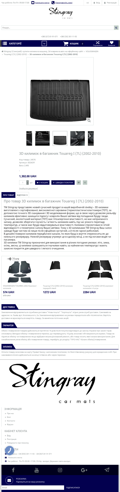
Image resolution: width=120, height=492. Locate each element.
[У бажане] (79, 182)
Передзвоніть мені (63, 2)
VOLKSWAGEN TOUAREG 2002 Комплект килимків (20, 287)
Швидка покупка (64, 182)
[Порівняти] (85, 182)
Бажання (111, 45)
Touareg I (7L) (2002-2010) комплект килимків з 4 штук (98, 287)
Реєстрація (11, 439)
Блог (9, 417)
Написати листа (42, 2)
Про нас (10, 413)
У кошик (43, 182)
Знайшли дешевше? (28, 188)
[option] (60, 91)
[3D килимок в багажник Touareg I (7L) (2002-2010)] (89, 121)
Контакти (11, 420)
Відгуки (10, 424)
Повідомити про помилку (18, 443)
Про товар (8, 195)
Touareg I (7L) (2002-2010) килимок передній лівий (58, 287)
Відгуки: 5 (22, 195)
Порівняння (97, 45)
